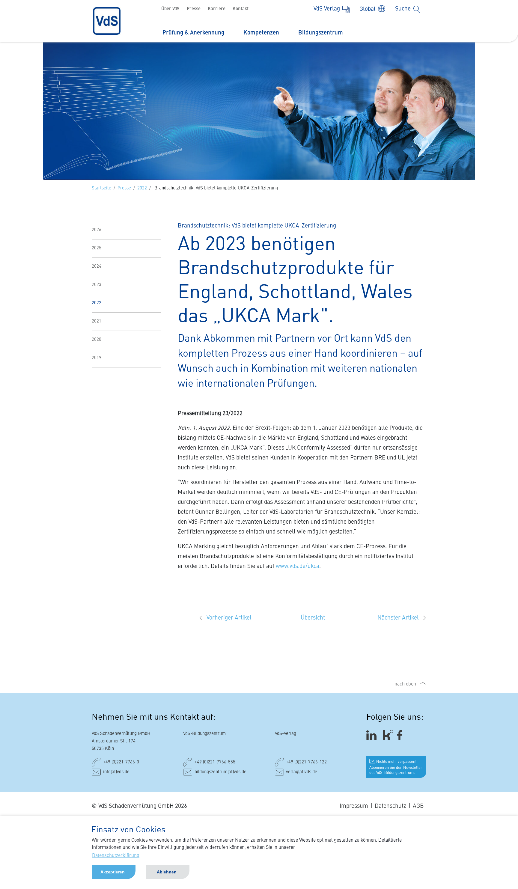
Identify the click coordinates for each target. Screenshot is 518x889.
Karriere (216, 9)
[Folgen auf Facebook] (401, 735)
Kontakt (241, 9)
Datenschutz (390, 806)
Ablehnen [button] (167, 872)
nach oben (405, 684)
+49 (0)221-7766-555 (215, 762)
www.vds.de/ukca (297, 566)
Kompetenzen (261, 33)
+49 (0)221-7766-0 (121, 762)
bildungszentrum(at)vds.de (220, 772)
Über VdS (170, 9)
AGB (418, 806)
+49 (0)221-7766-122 (306, 762)
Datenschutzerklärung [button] (115, 855)
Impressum (354, 806)
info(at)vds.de (116, 772)
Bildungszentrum (320, 33)
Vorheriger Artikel (225, 618)
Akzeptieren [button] (112, 872)
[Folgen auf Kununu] (388, 735)
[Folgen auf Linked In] (372, 735)
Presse (194, 9)
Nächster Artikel (401, 618)
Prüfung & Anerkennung (193, 33)
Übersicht (313, 618)
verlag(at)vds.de (301, 772)
